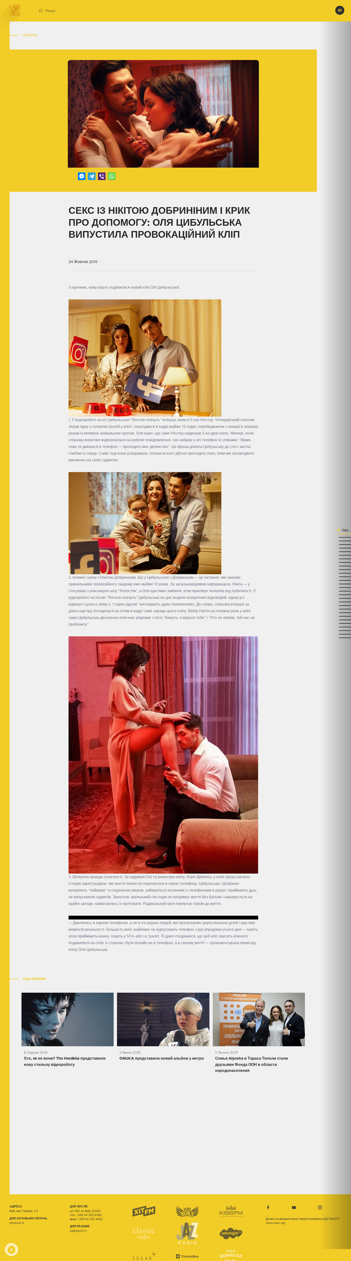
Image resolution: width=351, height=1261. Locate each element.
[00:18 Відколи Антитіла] (335, 626)
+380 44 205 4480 (89, 1215)
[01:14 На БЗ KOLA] (335, 569)
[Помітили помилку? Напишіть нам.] (11, 1249)
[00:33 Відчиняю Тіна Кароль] (335, 609)
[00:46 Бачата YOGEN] (335, 598)
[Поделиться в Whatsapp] (112, 176)
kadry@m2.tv (78, 1230)
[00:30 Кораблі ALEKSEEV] (335, 612)
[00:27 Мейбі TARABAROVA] (335, 616)
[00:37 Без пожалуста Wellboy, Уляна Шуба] (335, 605)
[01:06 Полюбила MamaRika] (335, 573)
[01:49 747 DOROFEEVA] (335, 533)
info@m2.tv (17, 1223)
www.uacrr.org (275, 1223)
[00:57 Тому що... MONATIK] (335, 583)
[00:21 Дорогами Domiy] (335, 623)
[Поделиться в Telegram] (92, 176)
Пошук (50, 10)
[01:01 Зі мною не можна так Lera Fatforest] (335, 580)
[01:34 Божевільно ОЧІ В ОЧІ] (335, 544)
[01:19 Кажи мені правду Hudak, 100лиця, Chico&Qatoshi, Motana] (335, 562)
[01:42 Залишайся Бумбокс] (335, 540)
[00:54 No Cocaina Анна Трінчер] (335, 587)
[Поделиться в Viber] (102, 176)
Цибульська (88, 618)
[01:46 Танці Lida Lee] (335, 537)
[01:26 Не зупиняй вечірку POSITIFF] (335, 555)
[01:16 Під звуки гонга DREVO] (335, 565)
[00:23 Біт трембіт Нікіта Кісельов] (335, 619)
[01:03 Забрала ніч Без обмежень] (335, 576)
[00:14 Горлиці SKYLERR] (335, 630)
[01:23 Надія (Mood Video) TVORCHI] (335, 558)
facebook (268, 1207)
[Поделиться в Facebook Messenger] (81, 176)
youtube (294, 1207)
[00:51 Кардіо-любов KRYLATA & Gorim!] (335, 591)
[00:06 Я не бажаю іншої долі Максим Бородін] (335, 634)
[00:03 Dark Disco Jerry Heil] (335, 637)
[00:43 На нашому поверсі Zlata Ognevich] (335, 601)
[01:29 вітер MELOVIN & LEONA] (335, 551)
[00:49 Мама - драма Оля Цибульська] (335, 594)
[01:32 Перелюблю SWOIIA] (335, 548)
